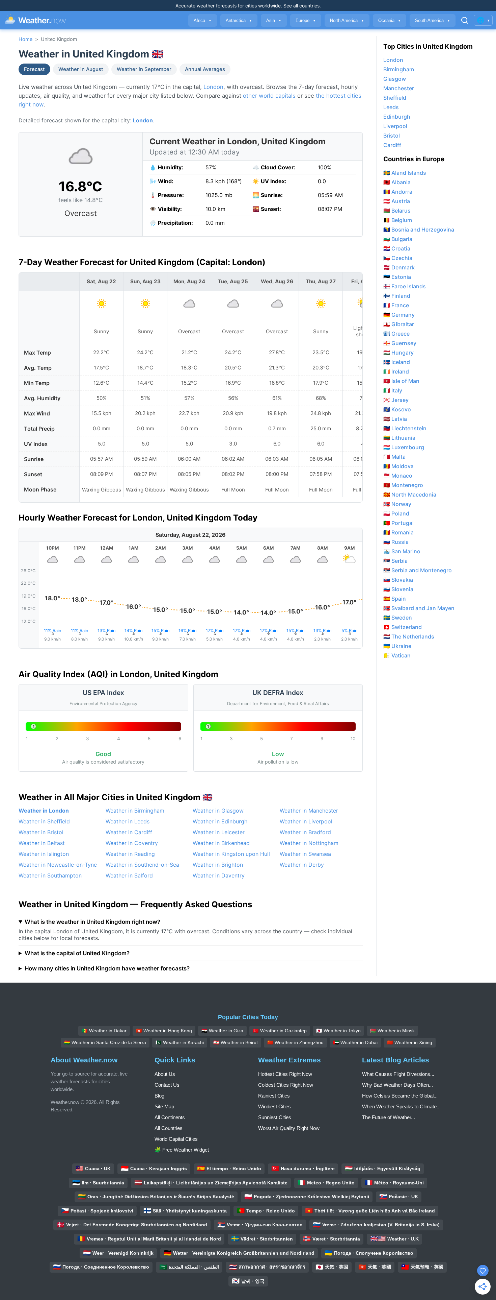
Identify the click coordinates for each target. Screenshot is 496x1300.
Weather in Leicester (219, 832)
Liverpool (395, 126)
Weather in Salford (129, 875)
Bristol (391, 135)
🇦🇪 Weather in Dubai (355, 1042)
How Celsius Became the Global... (400, 1096)
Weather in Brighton (218, 864)
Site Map (164, 1106)
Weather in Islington (44, 853)
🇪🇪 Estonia (397, 276)
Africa (203, 20)
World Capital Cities (176, 1139)
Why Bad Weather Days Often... (397, 1085)
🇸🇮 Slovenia (398, 589)
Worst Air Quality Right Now (289, 1128)
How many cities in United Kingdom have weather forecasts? (107, 968)
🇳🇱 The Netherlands (408, 636)
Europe (306, 20)
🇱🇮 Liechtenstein (404, 428)
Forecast (34, 69)
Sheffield (394, 97)
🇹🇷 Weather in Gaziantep (280, 1030)
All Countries (169, 1128)
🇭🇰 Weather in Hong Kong (164, 1030)
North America (347, 20)
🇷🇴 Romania (398, 532)
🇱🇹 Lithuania (399, 437)
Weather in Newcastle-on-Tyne (58, 864)
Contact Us (167, 1085)
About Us (165, 1074)
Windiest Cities (274, 1106)
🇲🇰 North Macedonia (409, 494)
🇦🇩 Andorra (397, 191)
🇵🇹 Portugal (398, 523)
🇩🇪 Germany (399, 314)
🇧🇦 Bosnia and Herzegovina (418, 229)
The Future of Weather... (388, 1117)
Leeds (391, 107)
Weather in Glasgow (218, 810)
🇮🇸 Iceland (396, 362)
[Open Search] (465, 20)
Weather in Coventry (132, 843)
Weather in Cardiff (129, 832)
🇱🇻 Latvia (395, 418)
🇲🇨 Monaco (397, 475)
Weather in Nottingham (309, 843)
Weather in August (80, 69)
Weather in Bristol (41, 832)
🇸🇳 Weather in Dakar (104, 1030)
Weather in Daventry (219, 875)
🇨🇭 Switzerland (402, 627)
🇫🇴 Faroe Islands (404, 286)
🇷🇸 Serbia (395, 560)
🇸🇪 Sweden (397, 617)
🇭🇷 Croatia (396, 248)
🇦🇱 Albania (397, 182)
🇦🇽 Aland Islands (404, 172)
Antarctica (239, 20)
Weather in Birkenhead (221, 843)
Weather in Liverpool (306, 821)
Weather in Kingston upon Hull (231, 853)
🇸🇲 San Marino (401, 551)
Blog (159, 1096)
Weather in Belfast (42, 843)
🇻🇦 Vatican (397, 655)
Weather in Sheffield (44, 821)
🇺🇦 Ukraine (397, 646)
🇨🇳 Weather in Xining (409, 1042)
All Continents (170, 1117)
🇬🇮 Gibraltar (398, 324)
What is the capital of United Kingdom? (77, 953)
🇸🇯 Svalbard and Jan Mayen (418, 608)
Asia (273, 20)
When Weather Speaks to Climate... (401, 1106)
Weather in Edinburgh (220, 821)
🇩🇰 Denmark (399, 267)
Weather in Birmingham (135, 810)
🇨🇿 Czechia (397, 258)
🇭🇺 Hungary (398, 352)
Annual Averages (205, 69)
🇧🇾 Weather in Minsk (392, 1030)
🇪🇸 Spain (394, 598)
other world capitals (269, 95)
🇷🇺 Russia (396, 541)
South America (432, 20)
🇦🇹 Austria (396, 201)
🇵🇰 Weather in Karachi (180, 1042)
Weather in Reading (130, 853)
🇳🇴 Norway (397, 504)
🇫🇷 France (396, 305)
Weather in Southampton (50, 875)
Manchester (398, 88)
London (213, 86)
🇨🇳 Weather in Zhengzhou (295, 1042)
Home (25, 39)
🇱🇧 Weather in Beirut (235, 1042)
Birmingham (398, 69)
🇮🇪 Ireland (396, 371)
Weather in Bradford (305, 832)
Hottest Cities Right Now (285, 1074)
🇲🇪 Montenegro (403, 485)
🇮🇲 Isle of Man (401, 381)
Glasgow (394, 78)
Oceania (389, 20)
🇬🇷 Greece (396, 333)
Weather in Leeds (127, 821)
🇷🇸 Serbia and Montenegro (417, 570)
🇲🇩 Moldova (398, 466)
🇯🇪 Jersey (396, 399)
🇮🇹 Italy (392, 390)
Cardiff (392, 145)
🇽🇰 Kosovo (397, 409)
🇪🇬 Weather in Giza (222, 1030)
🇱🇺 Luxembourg (403, 447)
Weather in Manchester (309, 810)
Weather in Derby (302, 864)
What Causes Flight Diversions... (398, 1074)
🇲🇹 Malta (394, 456)
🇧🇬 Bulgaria (397, 239)
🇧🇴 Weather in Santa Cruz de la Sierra (105, 1042)
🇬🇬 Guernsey (399, 343)
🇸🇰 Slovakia (398, 579)
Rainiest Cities (274, 1096)
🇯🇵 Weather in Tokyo (338, 1030)
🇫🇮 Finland (396, 295)
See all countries (301, 5)
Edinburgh (396, 116)
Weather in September (144, 69)
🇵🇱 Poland (396, 513)
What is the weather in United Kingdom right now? (92, 921)
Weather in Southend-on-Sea (142, 864)
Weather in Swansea (305, 853)
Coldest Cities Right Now (285, 1085)
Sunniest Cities (274, 1117)
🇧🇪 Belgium (397, 220)
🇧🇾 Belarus (397, 210)
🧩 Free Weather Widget (182, 1150)
